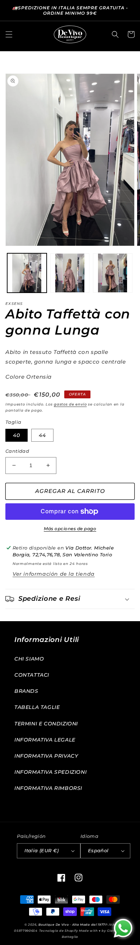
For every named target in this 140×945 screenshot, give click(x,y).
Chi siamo (29, 659)
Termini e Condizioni (46, 723)
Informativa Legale (44, 740)
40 (16, 435)
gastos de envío (70, 404)
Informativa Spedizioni (50, 772)
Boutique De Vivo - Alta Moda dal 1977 (71, 924)
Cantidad (17, 451)
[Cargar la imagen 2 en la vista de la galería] (70, 273)
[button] (9, 34)
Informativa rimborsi (48, 788)
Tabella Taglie (37, 707)
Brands (26, 691)
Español (98, 850)
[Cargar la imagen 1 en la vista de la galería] (27, 273)
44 (42, 435)
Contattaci (31, 675)
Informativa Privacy (46, 756)
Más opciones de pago (70, 528)
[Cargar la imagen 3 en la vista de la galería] (112, 273)
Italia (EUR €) (41, 850)
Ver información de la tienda (54, 574)
